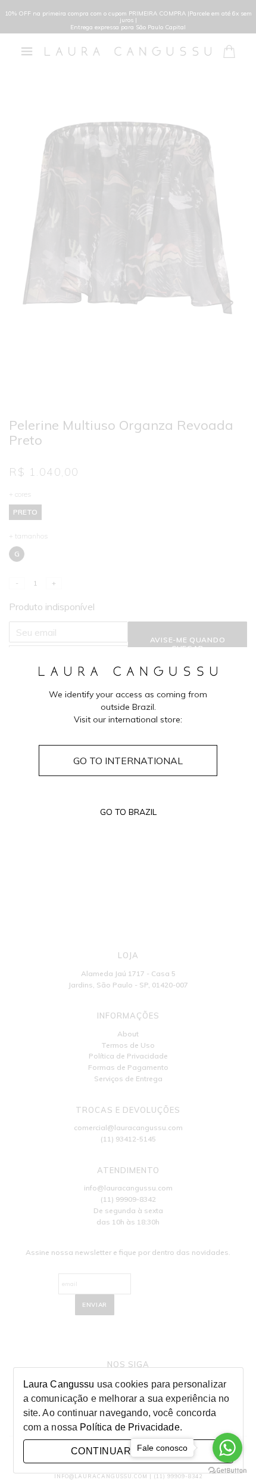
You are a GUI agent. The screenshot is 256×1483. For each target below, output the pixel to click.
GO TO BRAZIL (128, 812)
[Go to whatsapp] (227, 1448)
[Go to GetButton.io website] (227, 1471)
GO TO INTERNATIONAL (128, 760)
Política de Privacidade (129, 1427)
